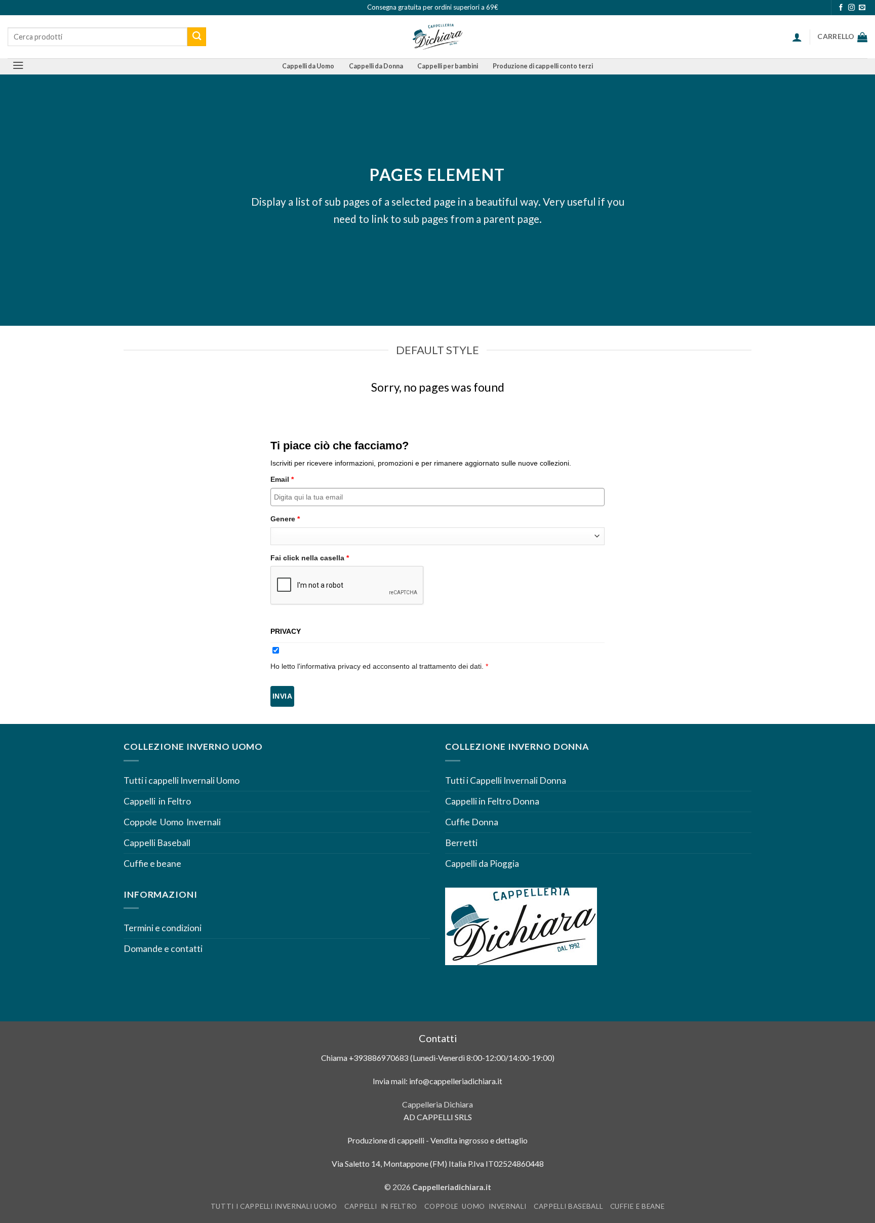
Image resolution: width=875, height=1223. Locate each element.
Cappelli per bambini (447, 66)
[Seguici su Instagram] (851, 8)
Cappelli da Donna (376, 66)
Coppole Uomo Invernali (172, 822)
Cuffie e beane (152, 863)
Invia (282, 696)
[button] (797, 37)
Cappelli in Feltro (157, 801)
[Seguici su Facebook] (841, 8)
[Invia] (196, 36)
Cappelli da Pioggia (482, 863)
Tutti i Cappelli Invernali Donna (505, 780)
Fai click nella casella (309, 558)
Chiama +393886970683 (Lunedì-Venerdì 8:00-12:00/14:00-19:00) (437, 1057)
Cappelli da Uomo (308, 66)
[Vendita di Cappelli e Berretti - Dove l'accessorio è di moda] (437, 37)
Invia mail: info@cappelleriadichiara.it (437, 1081)
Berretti (461, 842)
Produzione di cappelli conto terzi (543, 66)
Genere (285, 519)
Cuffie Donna (471, 822)
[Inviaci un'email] (862, 8)
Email (282, 479)
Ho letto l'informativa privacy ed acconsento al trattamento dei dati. (379, 666)
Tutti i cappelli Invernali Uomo (182, 780)
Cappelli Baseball (157, 842)
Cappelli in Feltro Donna (492, 801)
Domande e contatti (163, 948)
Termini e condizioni (163, 928)
